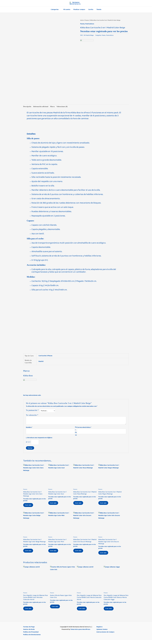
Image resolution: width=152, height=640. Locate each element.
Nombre (29, 427)
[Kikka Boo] (86, 45)
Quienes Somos (101, 629)
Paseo (87, 20)
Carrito (90, 9)
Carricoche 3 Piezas (45, 355)
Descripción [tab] (27, 106)
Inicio (82, 20)
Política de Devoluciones (32, 634)
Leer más (28, 505)
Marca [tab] (52, 106)
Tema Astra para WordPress (80, 629)
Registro (99, 627)
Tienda (98, 9)
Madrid (41, 361)
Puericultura (89, 24)
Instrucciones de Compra (105, 632)
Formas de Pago (29, 627)
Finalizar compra (79, 9)
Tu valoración (32, 415)
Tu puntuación (32, 410)
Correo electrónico (84, 427)
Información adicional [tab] (40, 106)
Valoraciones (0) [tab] (62, 106)
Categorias (55, 9)
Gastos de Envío (29, 629)
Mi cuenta (66, 9)
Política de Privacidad (31, 632)
